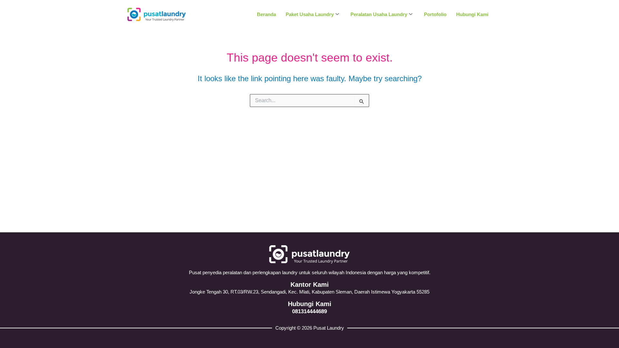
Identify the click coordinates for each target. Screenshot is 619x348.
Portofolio (435, 14)
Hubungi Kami (472, 14)
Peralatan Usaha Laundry (378, 14)
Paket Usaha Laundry (310, 14)
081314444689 (309, 311)
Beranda (266, 14)
